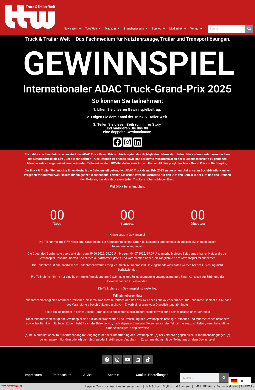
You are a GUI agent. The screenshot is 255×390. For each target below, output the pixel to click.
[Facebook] (117, 142)
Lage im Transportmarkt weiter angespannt (106, 386)
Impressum (33, 375)
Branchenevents (134, 28)
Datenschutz (61, 375)
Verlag (194, 28)
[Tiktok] (148, 359)
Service (156, 28)
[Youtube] (127, 359)
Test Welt (91, 28)
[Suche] (224, 378)
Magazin (110, 28)
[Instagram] (127, 142)
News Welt (70, 28)
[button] (72, 28)
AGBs (87, 375)
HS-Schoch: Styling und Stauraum (161, 386)
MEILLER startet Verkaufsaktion (209, 386)
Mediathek (175, 28)
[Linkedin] (137, 142)
